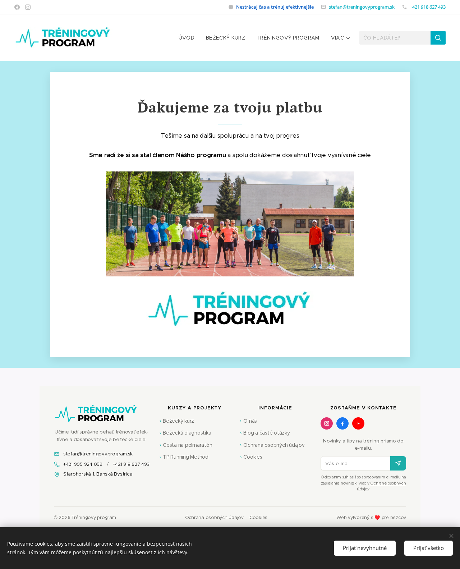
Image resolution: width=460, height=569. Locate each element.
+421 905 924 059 (82, 464)
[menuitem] (188, 38)
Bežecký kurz (177, 421)
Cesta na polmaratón (186, 445)
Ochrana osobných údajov (272, 445)
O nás (248, 421)
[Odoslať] (398, 463)
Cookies (251, 457)
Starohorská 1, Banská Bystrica (97, 474)
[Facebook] (17, 7)
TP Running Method (184, 457)
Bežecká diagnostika (185, 433)
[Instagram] (27, 7)
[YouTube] (358, 423)
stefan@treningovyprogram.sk (362, 7)
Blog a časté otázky (265, 433)
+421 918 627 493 (428, 7)
